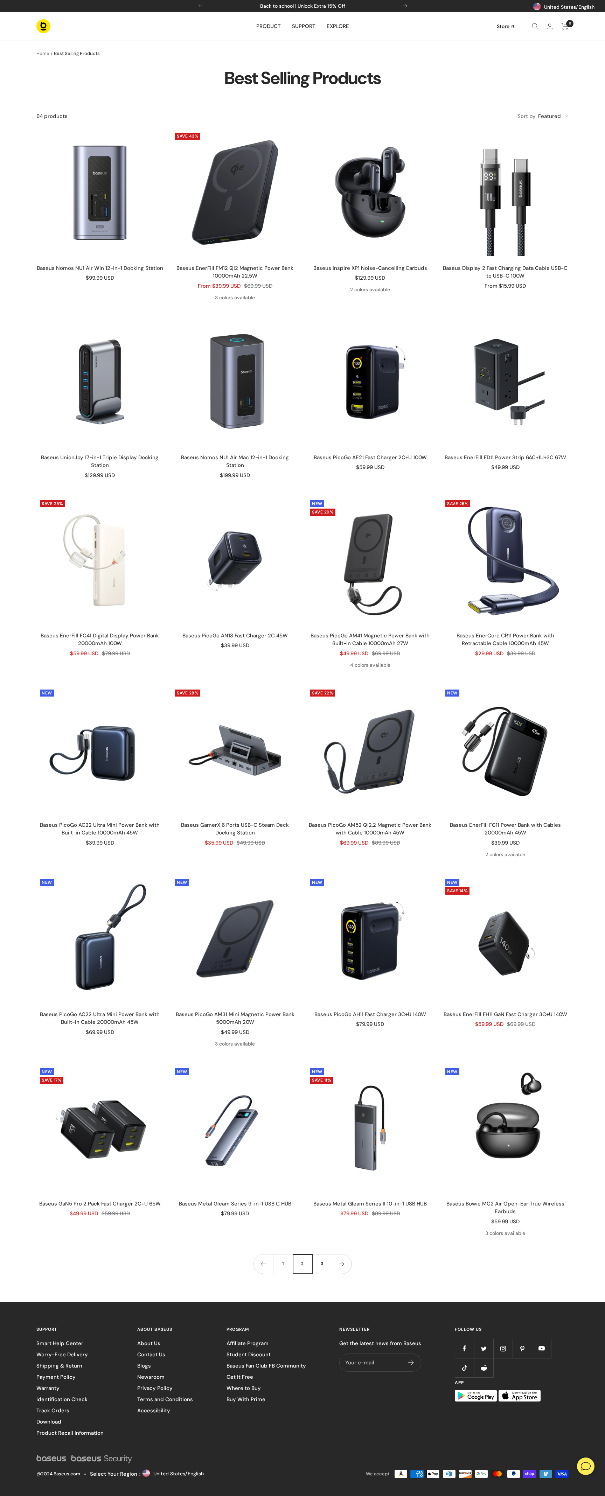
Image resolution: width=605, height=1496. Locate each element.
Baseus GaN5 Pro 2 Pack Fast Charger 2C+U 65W (100, 1203)
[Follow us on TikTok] (464, 1367)
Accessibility (153, 1410)
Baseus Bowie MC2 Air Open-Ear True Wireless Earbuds (505, 1207)
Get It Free (240, 1376)
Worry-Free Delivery (62, 1354)
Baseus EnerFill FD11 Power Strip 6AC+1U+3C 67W (505, 457)
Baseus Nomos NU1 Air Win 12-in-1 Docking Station (100, 268)
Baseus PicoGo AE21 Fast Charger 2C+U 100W (370, 457)
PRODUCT (268, 26)
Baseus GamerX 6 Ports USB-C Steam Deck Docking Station (235, 829)
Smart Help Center (59, 1343)
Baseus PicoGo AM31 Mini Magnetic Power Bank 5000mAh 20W (235, 1018)
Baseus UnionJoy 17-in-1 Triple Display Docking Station (100, 461)
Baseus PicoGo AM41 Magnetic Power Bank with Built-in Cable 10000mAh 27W (370, 639)
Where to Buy (244, 1388)
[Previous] (263, 1264)
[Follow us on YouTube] (541, 1348)
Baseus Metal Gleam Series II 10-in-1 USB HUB (370, 1203)
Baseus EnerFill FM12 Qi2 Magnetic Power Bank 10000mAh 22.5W (234, 272)
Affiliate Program (248, 1343)
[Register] (411, 1362)
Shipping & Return (59, 1365)
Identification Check (62, 1399)
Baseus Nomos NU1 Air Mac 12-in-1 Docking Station (235, 461)
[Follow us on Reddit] (483, 1367)
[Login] (550, 26)
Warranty (48, 1388)
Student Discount (249, 1354)
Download (48, 1421)
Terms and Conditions (165, 1399)
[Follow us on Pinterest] (522, 1348)
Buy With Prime (246, 1399)
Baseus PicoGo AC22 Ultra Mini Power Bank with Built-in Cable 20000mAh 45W (100, 1018)
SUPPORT (303, 26)
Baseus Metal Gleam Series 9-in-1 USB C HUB (235, 1203)
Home (42, 53)
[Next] (342, 1264)
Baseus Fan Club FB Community (266, 1365)
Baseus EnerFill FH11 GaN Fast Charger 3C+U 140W (505, 1014)
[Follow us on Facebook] (464, 1348)
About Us (148, 1343)
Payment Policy (56, 1376)
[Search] (535, 26)
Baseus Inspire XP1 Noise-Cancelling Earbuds (370, 268)
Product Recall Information (70, 1432)
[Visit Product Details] (99, 192)
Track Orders (52, 1410)
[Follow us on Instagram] (503, 1348)
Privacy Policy (155, 1388)
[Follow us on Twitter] (483, 1348)
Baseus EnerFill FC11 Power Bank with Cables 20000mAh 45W (505, 829)
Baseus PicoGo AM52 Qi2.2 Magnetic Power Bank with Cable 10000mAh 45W (370, 829)
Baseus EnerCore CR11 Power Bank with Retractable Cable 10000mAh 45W (505, 639)
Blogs (144, 1365)
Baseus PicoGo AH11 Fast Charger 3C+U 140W (370, 1014)
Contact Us (151, 1354)
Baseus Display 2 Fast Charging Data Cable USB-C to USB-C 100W (505, 272)
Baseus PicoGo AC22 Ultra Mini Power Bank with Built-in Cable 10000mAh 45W (100, 829)
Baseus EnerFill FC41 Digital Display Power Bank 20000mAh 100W (100, 639)
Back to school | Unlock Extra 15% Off (302, 6)
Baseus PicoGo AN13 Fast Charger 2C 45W (235, 635)
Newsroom (151, 1376)
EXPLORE (338, 26)
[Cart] (565, 26)
